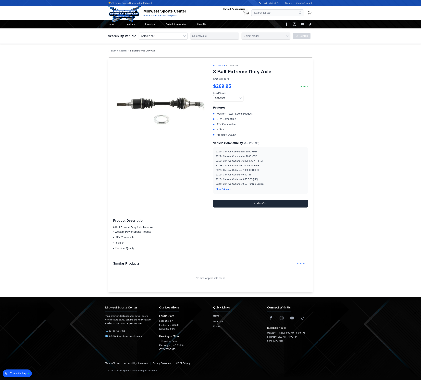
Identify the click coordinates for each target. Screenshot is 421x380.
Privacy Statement (162, 363)
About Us (218, 321)
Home (216, 315)
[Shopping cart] (310, 13)
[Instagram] (294, 24)
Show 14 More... (224, 189)
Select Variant (219, 93)
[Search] (300, 13)
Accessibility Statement (136, 363)
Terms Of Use (112, 363)
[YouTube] (302, 24)
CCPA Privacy (183, 363)
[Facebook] (286, 24)
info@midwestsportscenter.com (125, 336)
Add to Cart (260, 203)
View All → (302, 263)
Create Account (304, 3)
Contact (217, 326)
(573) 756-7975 (271, 3)
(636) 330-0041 (167, 329)
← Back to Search (117, 50)
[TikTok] (310, 24)
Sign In (288, 3)
